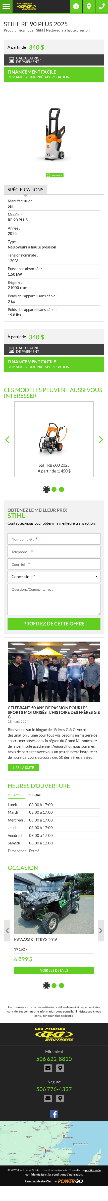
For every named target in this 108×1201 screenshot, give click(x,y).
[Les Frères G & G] (41, 6)
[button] (7, 439)
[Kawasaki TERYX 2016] (54, 903)
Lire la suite (23, 768)
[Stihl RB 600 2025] (54, 432)
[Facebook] (54, 1114)
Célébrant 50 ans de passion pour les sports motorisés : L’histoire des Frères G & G (54, 712)
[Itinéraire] (89, 6)
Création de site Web (38, 1181)
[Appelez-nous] (101, 6)
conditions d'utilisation (67, 1174)
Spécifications (25, 189)
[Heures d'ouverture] (76, 6)
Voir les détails (54, 970)
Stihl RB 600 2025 (54, 465)
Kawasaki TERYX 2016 (35, 939)
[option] (54, 439)
